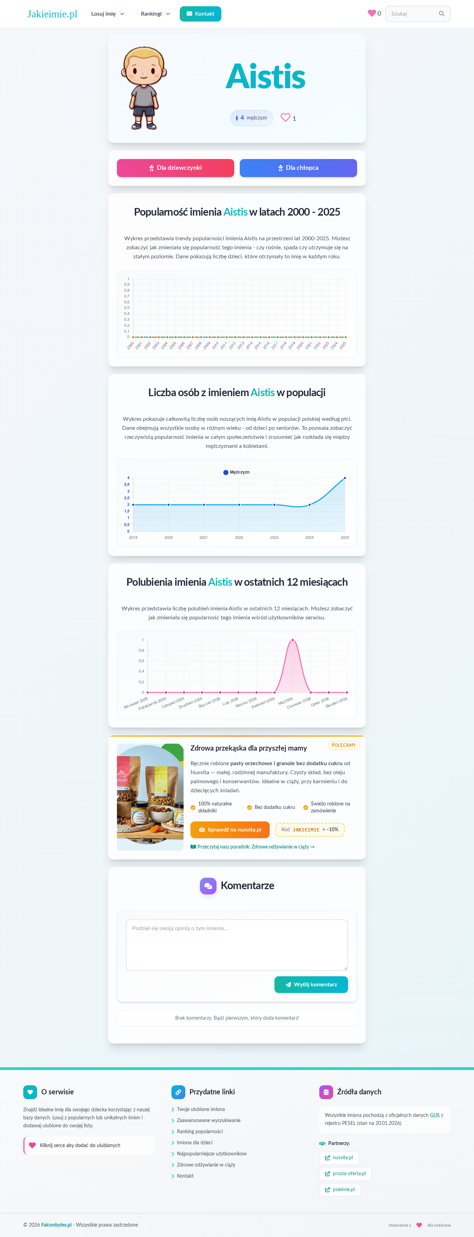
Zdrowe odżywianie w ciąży (206, 1165)
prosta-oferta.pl (349, 1173)
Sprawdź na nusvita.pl (234, 830)
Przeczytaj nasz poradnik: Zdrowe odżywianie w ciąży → (256, 847)
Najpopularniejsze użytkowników (212, 1154)
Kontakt (204, 14)
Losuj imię (103, 14)
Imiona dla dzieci (194, 1142)
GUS (435, 1115)
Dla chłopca (302, 168)
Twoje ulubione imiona (201, 1109)
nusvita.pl (343, 1157)
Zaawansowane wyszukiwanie (208, 1120)
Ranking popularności (200, 1131)
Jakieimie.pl (52, 13)
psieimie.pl (344, 1189)
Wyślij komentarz (315, 984)
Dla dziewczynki (179, 168)
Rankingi (151, 14)
